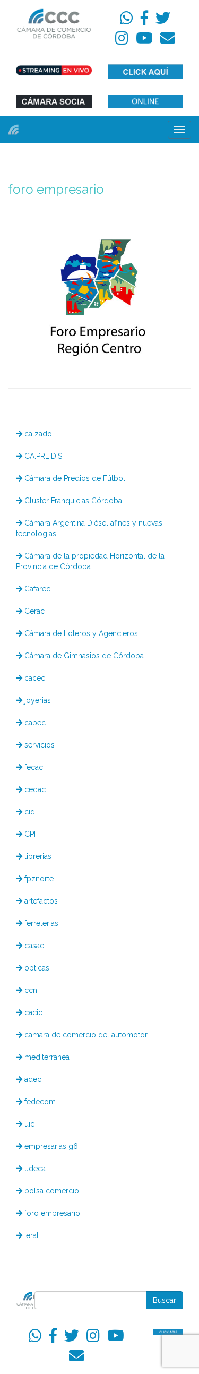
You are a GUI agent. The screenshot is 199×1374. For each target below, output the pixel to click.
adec (31, 1079)
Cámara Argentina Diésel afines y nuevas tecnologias (89, 528)
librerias (36, 856)
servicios (38, 745)
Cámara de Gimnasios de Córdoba (83, 655)
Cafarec (36, 589)
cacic (32, 1012)
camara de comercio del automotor (85, 1034)
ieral (30, 1235)
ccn (29, 990)
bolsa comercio (50, 1191)
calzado (37, 434)
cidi (29, 812)
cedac (34, 789)
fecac (32, 767)
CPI (29, 834)
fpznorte (38, 878)
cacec (33, 678)
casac (33, 945)
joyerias (36, 700)
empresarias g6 (50, 1146)
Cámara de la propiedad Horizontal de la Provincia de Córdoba (90, 561)
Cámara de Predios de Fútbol (73, 478)
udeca (34, 1168)
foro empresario (51, 1213)
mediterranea (46, 1057)
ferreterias (40, 923)
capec (34, 722)
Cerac (33, 611)
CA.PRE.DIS (42, 456)
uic (28, 1124)
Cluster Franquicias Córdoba (72, 500)
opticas (35, 968)
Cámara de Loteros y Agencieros (80, 633)
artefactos (40, 901)
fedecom (39, 1101)
